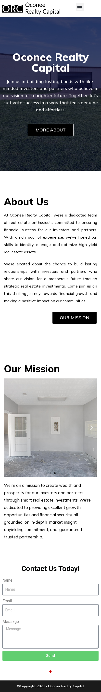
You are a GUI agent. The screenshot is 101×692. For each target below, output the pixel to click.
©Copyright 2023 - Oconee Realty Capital (50, 686)
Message (10, 621)
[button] (80, 7)
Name (7, 580)
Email (7, 601)
